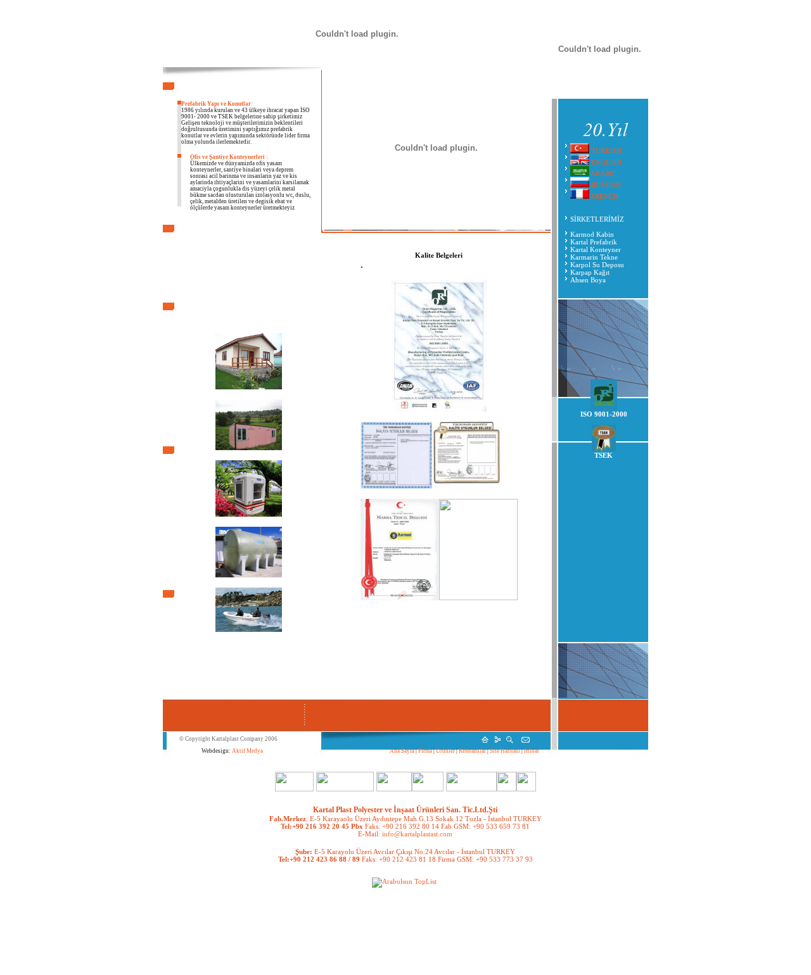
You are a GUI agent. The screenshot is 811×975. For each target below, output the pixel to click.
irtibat (531, 751)
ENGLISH (606, 162)
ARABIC (603, 173)
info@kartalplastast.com (416, 834)
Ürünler (446, 751)
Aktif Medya (247, 751)
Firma (424, 751)
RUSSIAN (606, 185)
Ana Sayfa (402, 751)
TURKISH (605, 150)
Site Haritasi (504, 751)
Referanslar (473, 751)
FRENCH (603, 196)
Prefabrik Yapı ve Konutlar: (217, 104)
